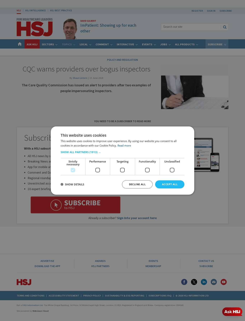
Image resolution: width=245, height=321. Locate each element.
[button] (122, 152)
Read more (124, 145)
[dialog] (122, 160)
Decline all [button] (137, 184)
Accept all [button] (170, 184)
